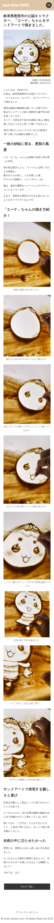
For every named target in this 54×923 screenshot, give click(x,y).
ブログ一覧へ (27, 886)
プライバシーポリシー (27, 912)
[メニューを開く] (49, 5)
